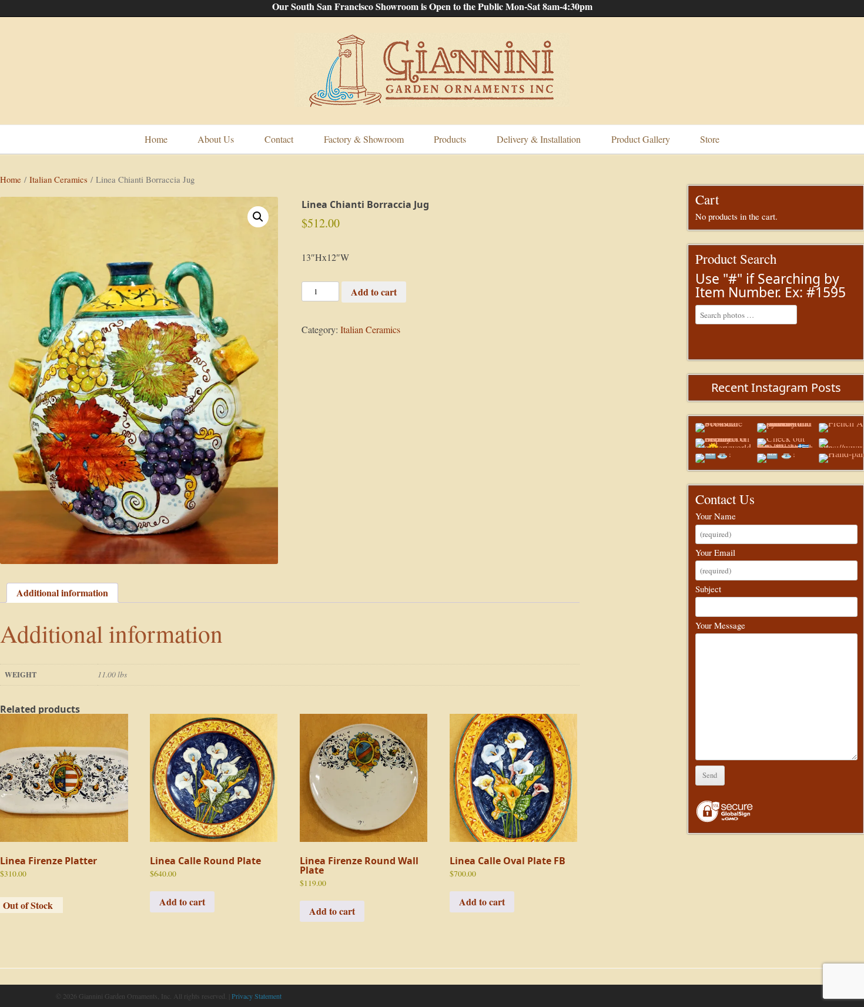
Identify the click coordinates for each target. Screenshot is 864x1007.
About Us (215, 139)
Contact (278, 139)
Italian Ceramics (58, 179)
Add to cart (374, 291)
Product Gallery (640, 139)
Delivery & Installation (539, 139)
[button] (258, 216)
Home (156, 139)
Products (450, 139)
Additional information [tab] (62, 592)
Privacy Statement (257, 996)
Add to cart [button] (182, 901)
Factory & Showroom (364, 139)
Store (709, 139)
